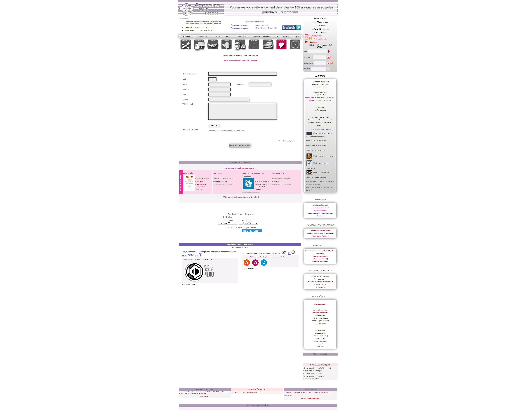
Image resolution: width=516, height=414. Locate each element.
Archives (320, 216)
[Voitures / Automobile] (268, 52)
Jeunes (285, 257)
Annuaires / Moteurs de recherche (254, 257)
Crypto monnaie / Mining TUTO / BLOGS (317, 368)
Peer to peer (197, 392)
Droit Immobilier (185, 392)
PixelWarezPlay (324, 172)
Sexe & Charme (313, 392)
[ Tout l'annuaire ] (204, 396)
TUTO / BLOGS (207, 259)
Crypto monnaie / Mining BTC (313, 373)
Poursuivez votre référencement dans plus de (281, 9)
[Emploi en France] (213, 52)
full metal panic (253, 392)
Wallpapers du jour (320, 284)
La (320, 110)
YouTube (197, 259)
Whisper (288, 392)
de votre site (320, 120)
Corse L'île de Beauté (198, 30)
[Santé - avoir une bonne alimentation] (185, 52)
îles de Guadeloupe (199, 28)
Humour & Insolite (299, 392)
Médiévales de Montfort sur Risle (223, 179)
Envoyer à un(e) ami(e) (320, 336)
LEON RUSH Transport (326, 156)
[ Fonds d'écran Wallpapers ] (310, 398)
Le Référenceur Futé (318, 150)
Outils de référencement (274, 257)
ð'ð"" (237, 392)
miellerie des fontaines (318, 145)
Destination (227, 217)
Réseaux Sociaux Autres (312, 379)
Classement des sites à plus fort (322, 98)
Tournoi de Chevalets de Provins (282, 179)
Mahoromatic (288, 395)
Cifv (262, 392)
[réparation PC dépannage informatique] (199, 52)
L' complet (320, 81)
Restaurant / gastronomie (198, 393)
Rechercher (251, 231)
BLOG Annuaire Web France (322, 100)
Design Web (324, 392)
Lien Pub (320, 346)
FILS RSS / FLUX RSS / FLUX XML (215, 392)
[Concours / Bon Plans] (254, 52)
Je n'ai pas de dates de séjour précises (241, 228)
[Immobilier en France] (240, 52)
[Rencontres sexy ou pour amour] (281, 52)
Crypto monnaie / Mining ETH (313, 371)
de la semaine (320, 287)
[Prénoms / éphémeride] (226, 52)
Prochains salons (320, 323)
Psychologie (183, 393)
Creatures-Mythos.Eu (318, 140)
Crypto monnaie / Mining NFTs (314, 376)
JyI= (243, 392)
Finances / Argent (187, 259)
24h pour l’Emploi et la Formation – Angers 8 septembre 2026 (262, 184)
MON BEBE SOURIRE (318, 177)
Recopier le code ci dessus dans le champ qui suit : (226, 131)
